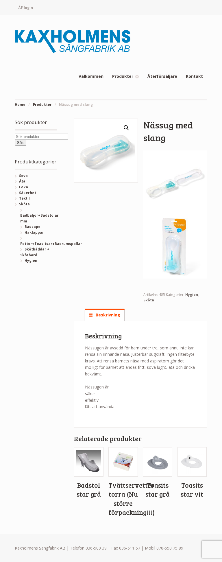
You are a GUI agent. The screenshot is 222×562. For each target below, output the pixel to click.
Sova (23, 175)
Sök (20, 143)
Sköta (148, 300)
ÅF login (25, 7)
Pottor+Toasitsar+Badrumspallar (51, 243)
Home (20, 104)
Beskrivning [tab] (107, 315)
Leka (23, 187)
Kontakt (194, 76)
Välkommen (91, 76)
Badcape (32, 226)
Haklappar (34, 232)
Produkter (122, 76)
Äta (22, 181)
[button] (126, 128)
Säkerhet (27, 192)
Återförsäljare (162, 76)
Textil (24, 198)
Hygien (191, 294)
